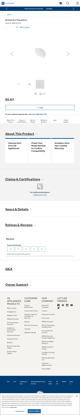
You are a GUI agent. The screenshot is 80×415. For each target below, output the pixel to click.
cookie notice (13, 407)
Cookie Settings (20, 411)
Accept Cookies (34, 411)
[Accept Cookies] (77, 396)
